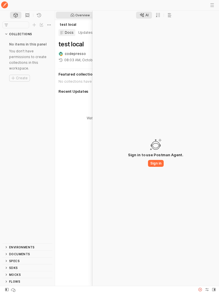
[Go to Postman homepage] (4, 5)
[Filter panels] (6, 25)
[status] (13, 289)
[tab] (15, 15)
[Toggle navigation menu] (212, 5)
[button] (200, 289)
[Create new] (34, 24)
